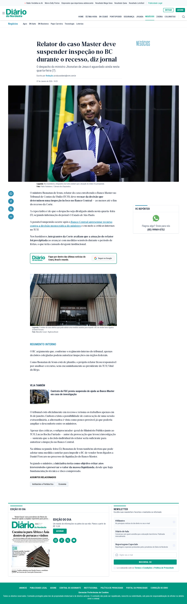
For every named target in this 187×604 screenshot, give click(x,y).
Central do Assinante (70, 588)
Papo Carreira (57, 24)
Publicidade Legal (155, 3)
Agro (25, 24)
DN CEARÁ (103, 16)
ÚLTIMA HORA (91, 16)
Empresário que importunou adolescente (77, 3)
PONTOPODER (116, 16)
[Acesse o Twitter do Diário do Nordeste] (67, 540)
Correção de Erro (159, 588)
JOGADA (139, 16)
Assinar (60, 531)
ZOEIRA (159, 16)
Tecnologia (69, 24)
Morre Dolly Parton (52, 3)
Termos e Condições (143, 568)
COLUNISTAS (170, 16)
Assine (53, 588)
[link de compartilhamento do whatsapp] (11, 193)
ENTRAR (168, 10)
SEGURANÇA (129, 16)
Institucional (91, 588)
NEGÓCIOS (149, 16)
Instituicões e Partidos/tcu (42, 484)
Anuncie (23, 588)
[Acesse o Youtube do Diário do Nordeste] (73, 540)
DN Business (43, 24)
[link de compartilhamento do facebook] (11, 201)
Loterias (79, 24)
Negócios (13, 23)
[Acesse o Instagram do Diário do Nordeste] (55, 540)
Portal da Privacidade (137, 588)
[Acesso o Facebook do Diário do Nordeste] (61, 540)
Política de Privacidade (164, 568)
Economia (62, 484)
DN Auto (32, 24)
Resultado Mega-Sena (103, 3)
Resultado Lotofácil (136, 3)
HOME (80, 16)
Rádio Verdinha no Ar (34, 3)
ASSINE (180, 10)
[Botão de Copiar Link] (11, 216)
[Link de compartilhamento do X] (11, 209)
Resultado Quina (120, 3)
